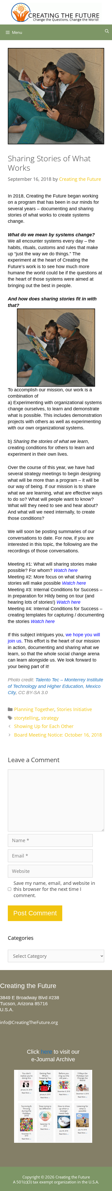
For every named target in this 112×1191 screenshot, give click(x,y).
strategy (50, 718)
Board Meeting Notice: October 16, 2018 (58, 735)
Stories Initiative (74, 709)
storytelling (26, 718)
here (46, 1051)
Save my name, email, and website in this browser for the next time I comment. (54, 889)
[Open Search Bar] (107, 31)
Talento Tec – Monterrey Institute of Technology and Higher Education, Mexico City (55, 686)
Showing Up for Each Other (43, 726)
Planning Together (34, 709)
